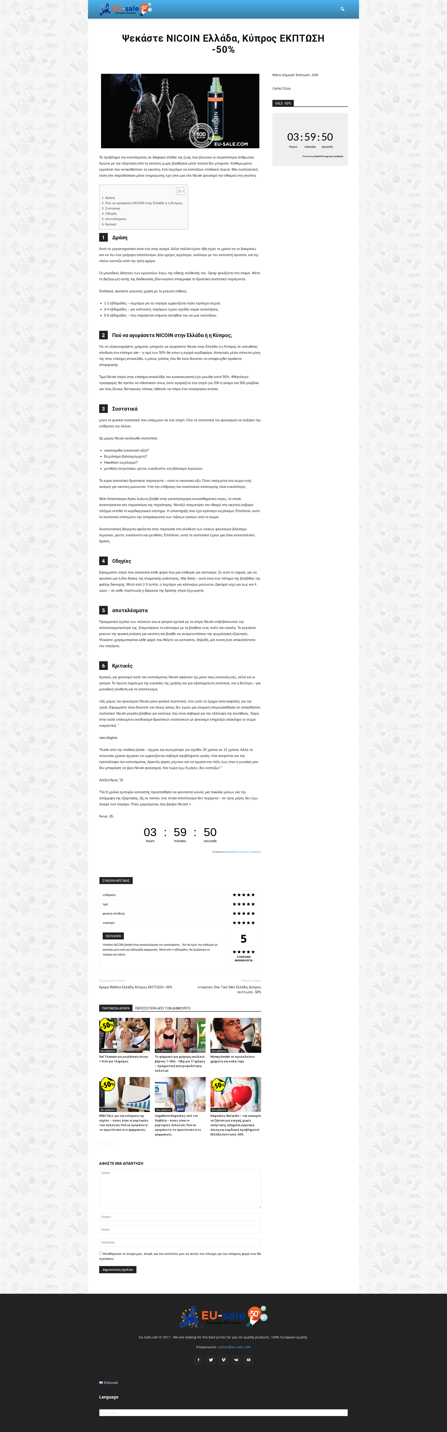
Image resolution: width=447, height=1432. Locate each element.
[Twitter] (211, 1360)
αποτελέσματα (115, 219)
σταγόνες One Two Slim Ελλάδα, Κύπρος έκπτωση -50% (229, 989)
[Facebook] (198, 1360)
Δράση (110, 197)
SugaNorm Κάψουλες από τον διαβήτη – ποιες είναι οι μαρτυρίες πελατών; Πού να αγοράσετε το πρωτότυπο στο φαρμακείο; (178, 1125)
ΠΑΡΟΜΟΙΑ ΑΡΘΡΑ (116, 1008)
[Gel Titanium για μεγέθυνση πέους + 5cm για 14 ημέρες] (124, 1035)
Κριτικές (111, 224)
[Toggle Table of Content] (178, 191)
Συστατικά (112, 208)
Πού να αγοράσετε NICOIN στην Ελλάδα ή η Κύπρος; (144, 203)
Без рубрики (108, 1050)
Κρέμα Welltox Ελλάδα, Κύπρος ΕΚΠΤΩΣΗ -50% (135, 987)
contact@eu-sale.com (234, 1347)
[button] (342, 9)
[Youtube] (248, 1360)
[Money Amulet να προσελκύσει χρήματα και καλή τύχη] (235, 1035)
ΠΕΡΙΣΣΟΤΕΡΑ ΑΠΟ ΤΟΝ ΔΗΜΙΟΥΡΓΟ (162, 1008)
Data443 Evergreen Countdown (243, 852)
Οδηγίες (111, 213)
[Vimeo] (223, 1360)
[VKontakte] (236, 1360)
